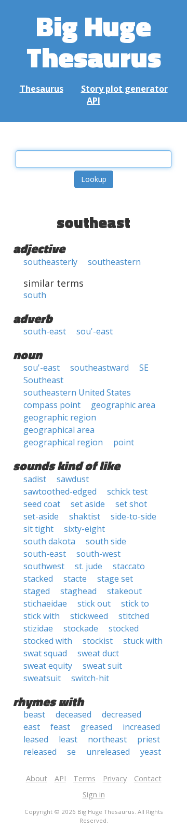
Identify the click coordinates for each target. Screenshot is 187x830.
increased (141, 727)
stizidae (38, 628)
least (68, 739)
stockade (80, 628)
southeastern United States (77, 392)
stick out (94, 603)
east (31, 727)
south (34, 295)
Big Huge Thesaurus (93, 41)
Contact (148, 778)
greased (96, 727)
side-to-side (133, 516)
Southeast (43, 380)
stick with (41, 616)
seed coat (41, 504)
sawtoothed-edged (60, 491)
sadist (34, 479)
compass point (52, 405)
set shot (131, 504)
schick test (127, 491)
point (123, 442)
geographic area (123, 405)
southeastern (114, 262)
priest (148, 739)
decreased (121, 714)
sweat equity (47, 665)
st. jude (88, 566)
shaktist (84, 516)
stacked (38, 578)
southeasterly (50, 262)
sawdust (73, 479)
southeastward (99, 367)
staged (36, 591)
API (93, 100)
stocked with (47, 640)
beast (34, 714)
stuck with (143, 640)
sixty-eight (84, 528)
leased (35, 739)
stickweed (89, 616)
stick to (135, 603)
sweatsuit (42, 678)
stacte (75, 578)
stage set (115, 578)
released (40, 751)
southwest (43, 566)
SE (144, 367)
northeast (107, 739)
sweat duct (98, 653)
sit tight (38, 528)
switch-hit (90, 678)
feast (60, 727)
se (71, 751)
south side (106, 541)
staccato (129, 566)
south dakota (49, 541)
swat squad (45, 653)
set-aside (41, 516)
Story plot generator (124, 88)
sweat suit (102, 665)
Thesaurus (41, 88)
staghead (78, 591)
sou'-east (94, 331)
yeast (150, 751)
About (36, 778)
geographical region (63, 442)
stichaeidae (45, 603)
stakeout (124, 591)
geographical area (59, 429)
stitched (133, 616)
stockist (98, 640)
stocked (124, 628)
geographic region (59, 417)
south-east (44, 331)
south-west (98, 553)
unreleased (108, 751)
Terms (84, 778)
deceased (73, 714)
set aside (88, 504)
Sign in (94, 794)
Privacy (115, 778)
